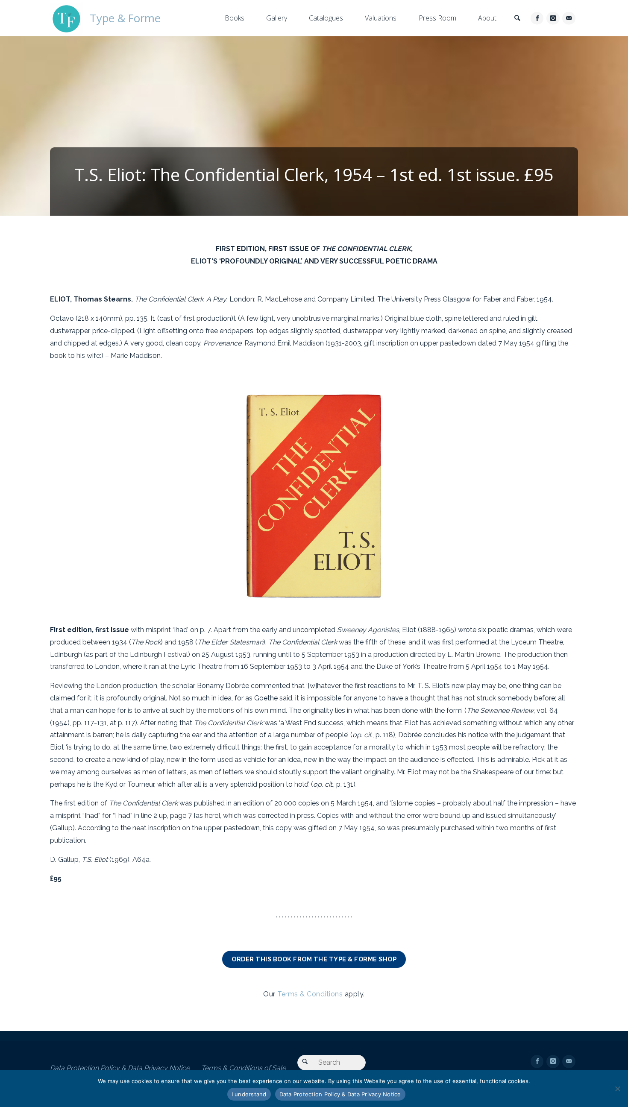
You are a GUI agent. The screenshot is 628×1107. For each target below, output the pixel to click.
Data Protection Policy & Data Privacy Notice (120, 1068)
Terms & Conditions (310, 994)
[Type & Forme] (66, 18)
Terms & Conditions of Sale (243, 1068)
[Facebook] (537, 18)
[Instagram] (553, 18)
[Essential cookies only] (617, 1088)
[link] (517, 18)
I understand (249, 1094)
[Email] (568, 18)
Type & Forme (125, 18)
